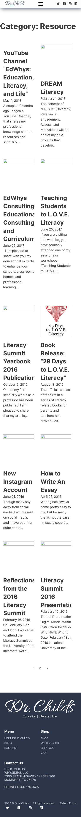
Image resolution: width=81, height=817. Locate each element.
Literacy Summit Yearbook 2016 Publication (19, 361)
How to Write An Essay (53, 481)
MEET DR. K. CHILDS (17, 738)
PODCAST (10, 748)
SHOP (44, 738)
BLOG (8, 743)
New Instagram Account (17, 481)
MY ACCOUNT (50, 743)
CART (44, 753)
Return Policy (68, 803)
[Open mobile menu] (40, 4)
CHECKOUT (48, 748)
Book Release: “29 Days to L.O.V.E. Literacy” (55, 361)
